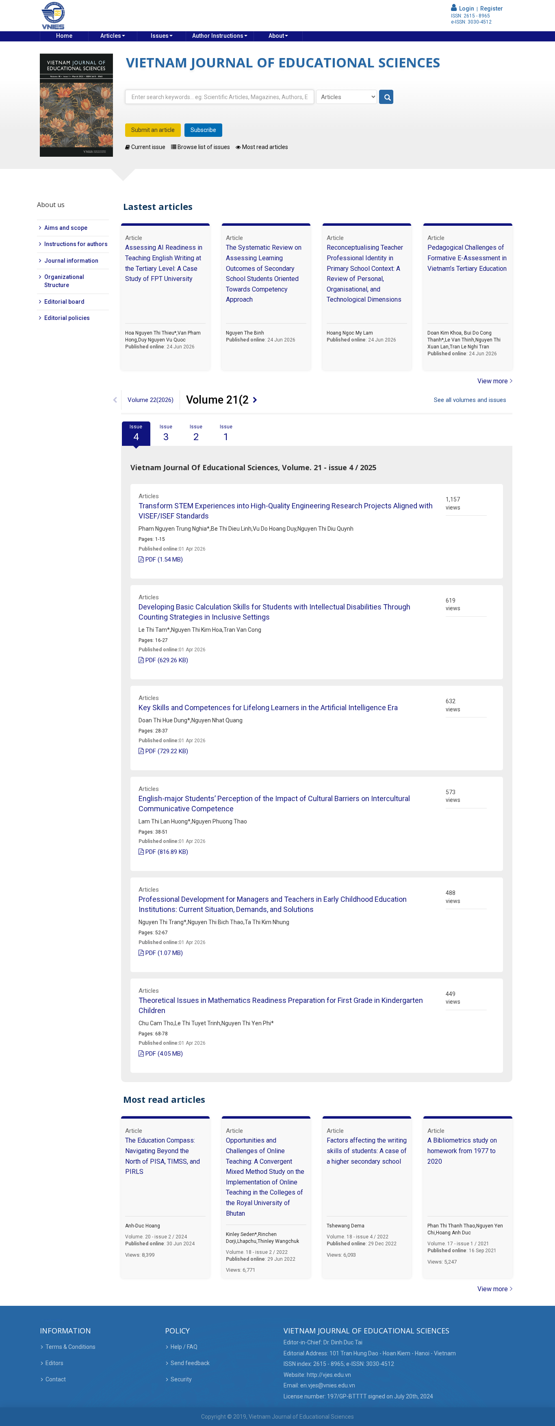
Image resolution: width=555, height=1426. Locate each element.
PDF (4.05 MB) (163, 1053)
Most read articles (264, 147)
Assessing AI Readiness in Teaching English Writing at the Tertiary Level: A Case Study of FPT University (163, 263)
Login (465, 8)
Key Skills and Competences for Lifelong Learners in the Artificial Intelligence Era (268, 707)
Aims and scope (65, 228)
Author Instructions (217, 35)
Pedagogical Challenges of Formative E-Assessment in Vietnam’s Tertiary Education (467, 258)
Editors (54, 1363)
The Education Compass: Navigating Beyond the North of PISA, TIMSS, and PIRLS (162, 1155)
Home (64, 35)
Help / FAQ (184, 1347)
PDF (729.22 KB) (166, 751)
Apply (386, 97)
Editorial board (64, 301)
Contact (56, 1379)
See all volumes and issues (470, 400)
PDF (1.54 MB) (163, 559)
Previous (115, 400)
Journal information (71, 260)
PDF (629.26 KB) (166, 660)
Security (181, 1379)
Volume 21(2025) (228, 399)
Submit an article (153, 130)
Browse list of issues (203, 147)
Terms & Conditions (70, 1347)
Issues (160, 35)
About (276, 35)
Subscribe (203, 130)
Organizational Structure (64, 281)
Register (491, 8)
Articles (110, 35)
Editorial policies (67, 318)
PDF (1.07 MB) (163, 953)
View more (492, 381)
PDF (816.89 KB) (166, 852)
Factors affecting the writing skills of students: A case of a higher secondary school (367, 1150)
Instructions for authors (76, 244)
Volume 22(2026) (150, 400)
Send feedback (190, 1363)
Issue (136, 433)
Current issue (147, 147)
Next (255, 400)
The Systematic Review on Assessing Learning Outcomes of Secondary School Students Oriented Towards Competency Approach (263, 273)
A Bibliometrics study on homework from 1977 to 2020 (462, 1150)
